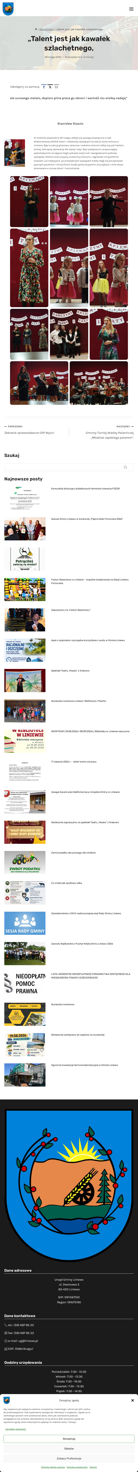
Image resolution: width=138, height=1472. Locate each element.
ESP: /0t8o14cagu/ (20, 1348)
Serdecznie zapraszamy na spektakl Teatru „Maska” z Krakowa (85, 822)
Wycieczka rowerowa (62, 1004)
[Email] (56, 87)
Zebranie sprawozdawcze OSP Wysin (29, 429)
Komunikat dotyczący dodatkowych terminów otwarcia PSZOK (85, 488)
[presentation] (24, 498)
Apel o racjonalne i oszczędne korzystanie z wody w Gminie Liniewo (88, 640)
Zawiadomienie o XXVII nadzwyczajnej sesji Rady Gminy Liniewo (86, 913)
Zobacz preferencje (69, 1458)
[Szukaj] (125, 467)
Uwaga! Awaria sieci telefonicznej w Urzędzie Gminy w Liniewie (85, 792)
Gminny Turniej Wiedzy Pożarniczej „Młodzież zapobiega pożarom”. (110, 432)
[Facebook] (44, 87)
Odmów (69, 1448)
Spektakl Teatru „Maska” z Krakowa (70, 670)
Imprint (93, 1467)
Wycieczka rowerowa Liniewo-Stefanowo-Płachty (78, 701)
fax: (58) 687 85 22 (21, 1333)
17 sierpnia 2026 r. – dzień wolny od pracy (73, 761)
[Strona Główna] (36, 29)
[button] (132, 1400)
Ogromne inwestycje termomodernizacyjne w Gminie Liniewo (84, 1065)
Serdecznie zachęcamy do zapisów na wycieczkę (77, 1034)
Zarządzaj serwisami (15, 1429)
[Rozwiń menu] (131, 8)
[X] (50, 87)
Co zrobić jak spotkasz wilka (66, 883)
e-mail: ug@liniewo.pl (23, 1341)
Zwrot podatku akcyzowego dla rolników (73, 852)
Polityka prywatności (77, 1467)
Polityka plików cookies (53, 1467)
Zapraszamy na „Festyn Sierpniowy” (71, 610)
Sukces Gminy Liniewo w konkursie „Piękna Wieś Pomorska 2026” (87, 519)
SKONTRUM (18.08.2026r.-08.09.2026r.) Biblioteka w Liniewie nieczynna (90, 731)
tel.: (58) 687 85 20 (21, 1325)
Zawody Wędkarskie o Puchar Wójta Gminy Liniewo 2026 (82, 943)
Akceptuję (69, 1438)
